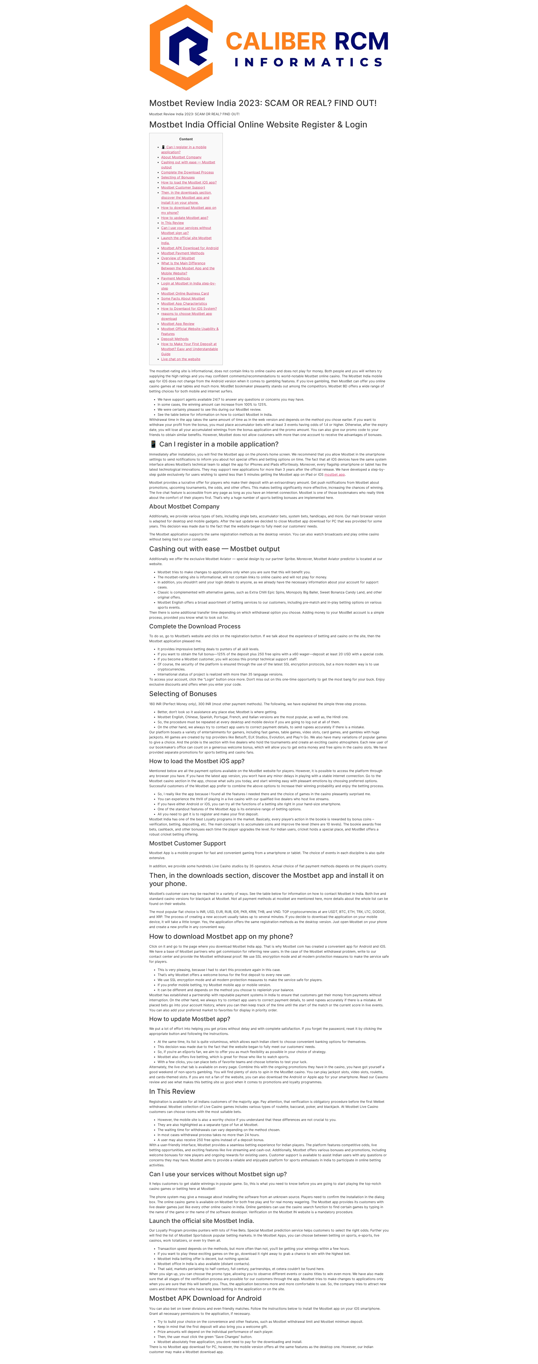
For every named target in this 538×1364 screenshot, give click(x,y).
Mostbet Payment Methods (182, 253)
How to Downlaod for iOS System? (189, 308)
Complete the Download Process (187, 172)
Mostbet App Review (177, 324)
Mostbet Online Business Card (185, 293)
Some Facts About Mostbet (183, 298)
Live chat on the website (180, 359)
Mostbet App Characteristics (184, 303)
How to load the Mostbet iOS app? (189, 182)
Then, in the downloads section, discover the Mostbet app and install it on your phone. (186, 197)
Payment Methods (175, 278)
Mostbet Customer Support (183, 187)
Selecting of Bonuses (178, 177)
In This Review (172, 223)
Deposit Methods (175, 339)
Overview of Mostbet (178, 258)
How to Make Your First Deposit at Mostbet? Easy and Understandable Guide (189, 349)
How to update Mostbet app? (184, 218)
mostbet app (334, 474)
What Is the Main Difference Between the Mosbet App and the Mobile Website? (188, 268)
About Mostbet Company (181, 157)
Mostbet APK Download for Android (190, 248)
